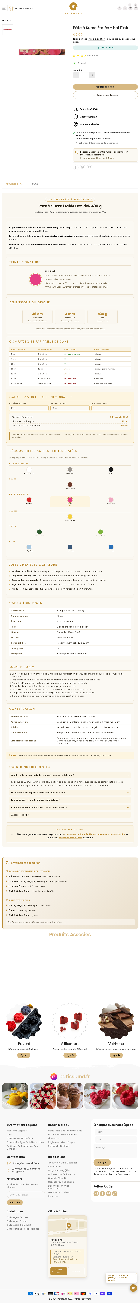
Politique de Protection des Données (22, 1147)
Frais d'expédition (96, 39)
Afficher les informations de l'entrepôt (97, 143)
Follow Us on (103, 1186)
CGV (9, 1134)
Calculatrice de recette (61, 1174)
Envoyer (102, 1162)
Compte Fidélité (57, 1178)
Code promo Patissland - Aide (65, 1130)
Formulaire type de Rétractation (25, 1142)
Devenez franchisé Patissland (58, 1187)
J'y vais (23, 1055)
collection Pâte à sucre (70, 837)
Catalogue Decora (17, 1217)
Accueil (6, 20)
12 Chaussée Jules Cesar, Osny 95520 (26, 1170)
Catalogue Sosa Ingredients (23, 1228)
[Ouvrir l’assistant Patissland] (133, 1288)
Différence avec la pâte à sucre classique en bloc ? (38, 792)
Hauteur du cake (58, 403)
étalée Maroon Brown (96, 834)
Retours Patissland (58, 1146)
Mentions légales (17, 1130)
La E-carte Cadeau (59, 1192)
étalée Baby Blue (116, 834)
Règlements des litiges (61, 1142)
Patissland (63, 1298)
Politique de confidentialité (106, 1171)
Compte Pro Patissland (61, 1182)
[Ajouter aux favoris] (6, 943)
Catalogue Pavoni (17, 1221)
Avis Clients (54, 1166)
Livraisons (53, 1138)
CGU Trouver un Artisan (20, 1138)
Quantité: (77, 70)
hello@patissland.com (26, 1163)
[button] (79, 55)
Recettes (53, 1196)
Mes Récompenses (23, 8)
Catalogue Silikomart (19, 1225)
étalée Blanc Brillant (74, 834)
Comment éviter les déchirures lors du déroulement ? (39, 807)
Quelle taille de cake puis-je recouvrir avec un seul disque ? (42, 775)
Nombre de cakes (99, 403)
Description (14, 184)
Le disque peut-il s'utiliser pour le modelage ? (35, 800)
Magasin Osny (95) (59, 1170)
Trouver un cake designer (62, 1162)
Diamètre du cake (17, 403)
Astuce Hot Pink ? (20, 814)
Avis (35, 184)
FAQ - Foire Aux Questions (62, 1134)
